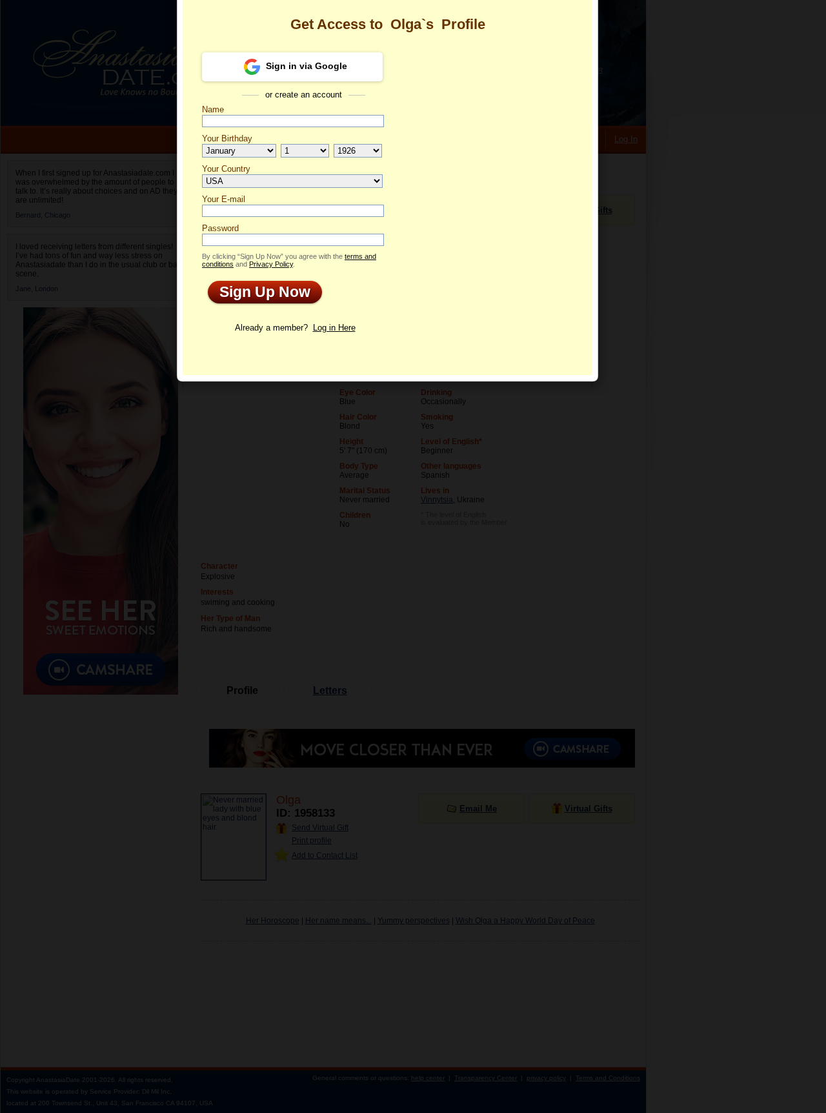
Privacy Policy (271, 264)
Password (220, 228)
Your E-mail (223, 199)
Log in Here (334, 327)
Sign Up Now (259, 291)
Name (213, 109)
